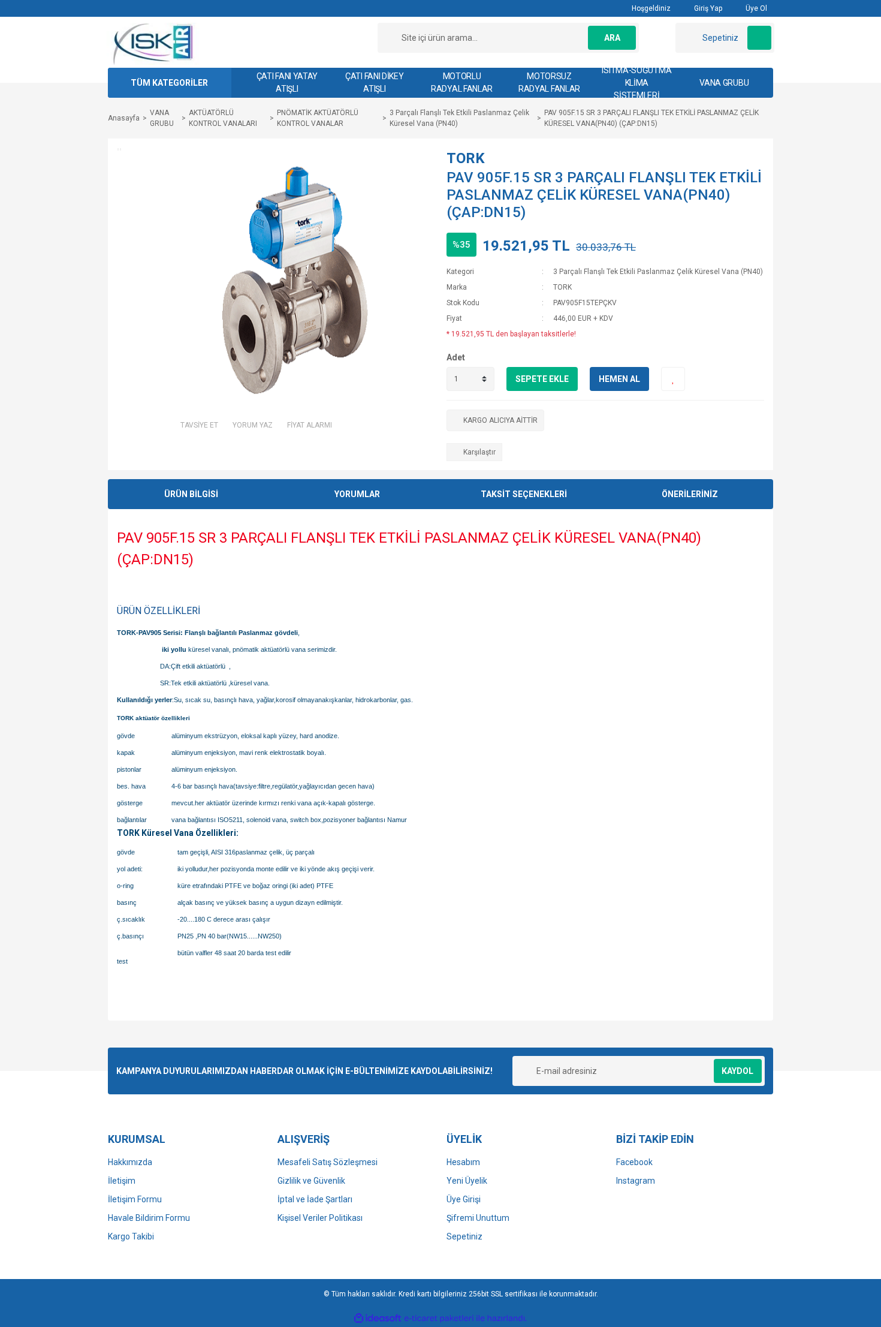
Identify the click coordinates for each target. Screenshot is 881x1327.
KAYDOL (737, 1071)
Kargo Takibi (131, 1236)
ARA (612, 38)
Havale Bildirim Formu (149, 1218)
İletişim (121, 1180)
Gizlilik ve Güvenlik (311, 1180)
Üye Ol (755, 8)
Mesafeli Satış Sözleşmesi (327, 1162)
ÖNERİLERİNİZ (690, 494)
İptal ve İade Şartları (314, 1199)
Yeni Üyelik (466, 1180)
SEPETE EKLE (542, 379)
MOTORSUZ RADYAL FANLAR (549, 82)
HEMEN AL (619, 379)
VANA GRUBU (724, 83)
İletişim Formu (135, 1199)
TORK (465, 158)
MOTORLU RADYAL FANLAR (462, 82)
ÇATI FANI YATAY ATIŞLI (287, 82)
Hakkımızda (130, 1162)
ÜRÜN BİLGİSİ (191, 494)
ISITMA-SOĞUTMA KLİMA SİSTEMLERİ (636, 83)
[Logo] (154, 43)
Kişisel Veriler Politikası (320, 1218)
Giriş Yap (707, 8)
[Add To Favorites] (673, 379)
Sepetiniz (464, 1236)
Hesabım (463, 1162)
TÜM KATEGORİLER (169, 83)
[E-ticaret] (439, 1318)
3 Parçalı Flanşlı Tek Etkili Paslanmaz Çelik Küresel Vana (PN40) (658, 271)
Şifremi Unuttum (477, 1218)
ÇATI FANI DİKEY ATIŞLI (374, 82)
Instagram (635, 1180)
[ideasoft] (378, 1318)
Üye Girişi (463, 1199)
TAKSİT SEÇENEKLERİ (524, 494)
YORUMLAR (357, 494)
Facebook (634, 1162)
